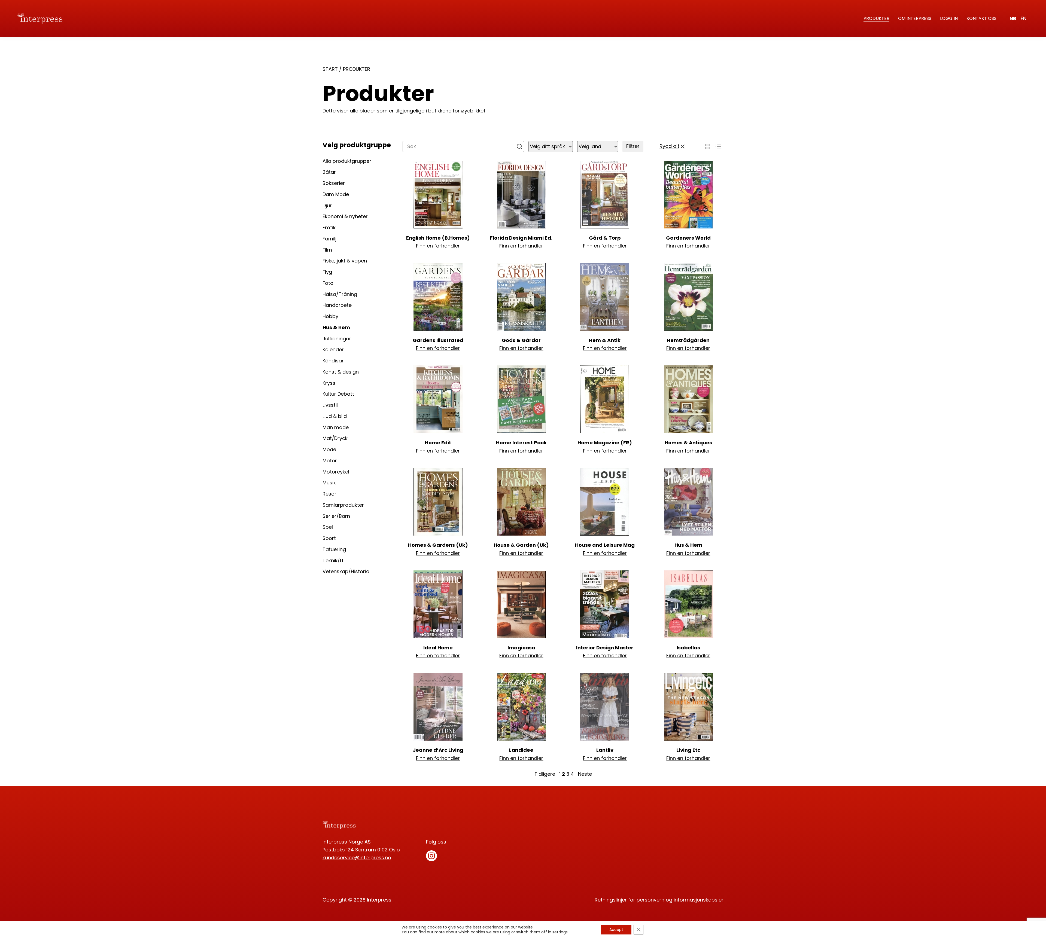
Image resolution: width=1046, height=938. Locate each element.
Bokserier (334, 183)
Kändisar (333, 360)
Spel (328, 527)
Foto (328, 283)
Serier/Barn (336, 516)
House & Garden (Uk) (521, 545)
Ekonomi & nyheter (345, 216)
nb (1012, 18)
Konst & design (341, 371)
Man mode (336, 427)
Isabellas (688, 647)
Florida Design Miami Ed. (521, 237)
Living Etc (688, 750)
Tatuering (334, 549)
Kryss (329, 383)
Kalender (333, 349)
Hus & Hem (688, 545)
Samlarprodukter (343, 505)
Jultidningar (337, 338)
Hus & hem (336, 327)
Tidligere (544, 774)
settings (560, 932)
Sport (329, 538)
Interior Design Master (604, 647)
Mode (329, 449)
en (1023, 18)
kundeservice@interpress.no (357, 857)
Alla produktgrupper (347, 161)
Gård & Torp (605, 237)
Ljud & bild (335, 416)
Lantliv (604, 750)
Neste (585, 774)
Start (330, 69)
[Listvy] (718, 146)
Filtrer (633, 146)
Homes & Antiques (688, 442)
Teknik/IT (333, 560)
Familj (329, 238)
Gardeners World (688, 237)
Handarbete (337, 305)
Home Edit (438, 442)
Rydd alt (669, 146)
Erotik (329, 227)
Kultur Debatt (338, 393)
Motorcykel (336, 471)
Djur (327, 205)
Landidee (521, 750)
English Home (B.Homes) (438, 237)
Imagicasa (521, 647)
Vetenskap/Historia (346, 571)
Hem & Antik (605, 340)
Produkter (876, 18)
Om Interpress (914, 18)
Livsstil (330, 405)
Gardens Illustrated (438, 340)
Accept (616, 929)
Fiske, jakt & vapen (345, 260)
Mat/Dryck (335, 438)
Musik (329, 482)
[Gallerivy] (707, 146)
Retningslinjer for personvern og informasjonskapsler (659, 899)
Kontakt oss (981, 18)
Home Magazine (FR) (604, 442)
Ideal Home (438, 647)
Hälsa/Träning (340, 294)
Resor (329, 493)
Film (327, 249)
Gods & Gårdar (521, 340)
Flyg (327, 271)
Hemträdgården (688, 340)
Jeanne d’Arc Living (438, 750)
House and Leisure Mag (605, 545)
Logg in (949, 18)
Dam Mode (336, 194)
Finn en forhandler (438, 245)
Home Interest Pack (521, 442)
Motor (330, 460)
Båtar (329, 172)
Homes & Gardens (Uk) (438, 545)
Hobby (330, 316)
